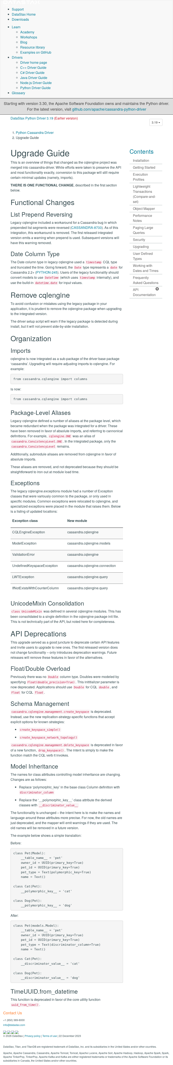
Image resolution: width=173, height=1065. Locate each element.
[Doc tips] (9, 1032)
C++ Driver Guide (33, 67)
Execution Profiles (140, 177)
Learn (16, 26)
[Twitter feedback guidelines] (13, 1032)
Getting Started (144, 167)
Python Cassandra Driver (35, 132)
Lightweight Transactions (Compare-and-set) (144, 194)
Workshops (28, 37)
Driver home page (33, 62)
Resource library (32, 47)
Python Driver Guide (35, 87)
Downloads (20, 19)
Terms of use (49, 1036)
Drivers (17, 57)
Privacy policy (33, 1036)
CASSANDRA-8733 (86, 227)
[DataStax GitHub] (17, 1032)
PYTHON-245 (46, 272)
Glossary (18, 92)
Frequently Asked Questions (145, 280)
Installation (141, 160)
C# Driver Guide (32, 72)
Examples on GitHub (35, 52)
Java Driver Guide (33, 77)
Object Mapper (144, 208)
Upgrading (141, 246)
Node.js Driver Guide (36, 82)
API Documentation (144, 292)
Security (139, 239)
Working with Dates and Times (145, 268)
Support (18, 9)
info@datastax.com (14, 1025)
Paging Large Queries (143, 230)
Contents (142, 151)
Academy (27, 32)
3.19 (155, 122)
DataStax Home (24, 14)
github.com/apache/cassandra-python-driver (109, 109)
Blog (23, 42)
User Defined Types (143, 256)
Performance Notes (142, 218)
